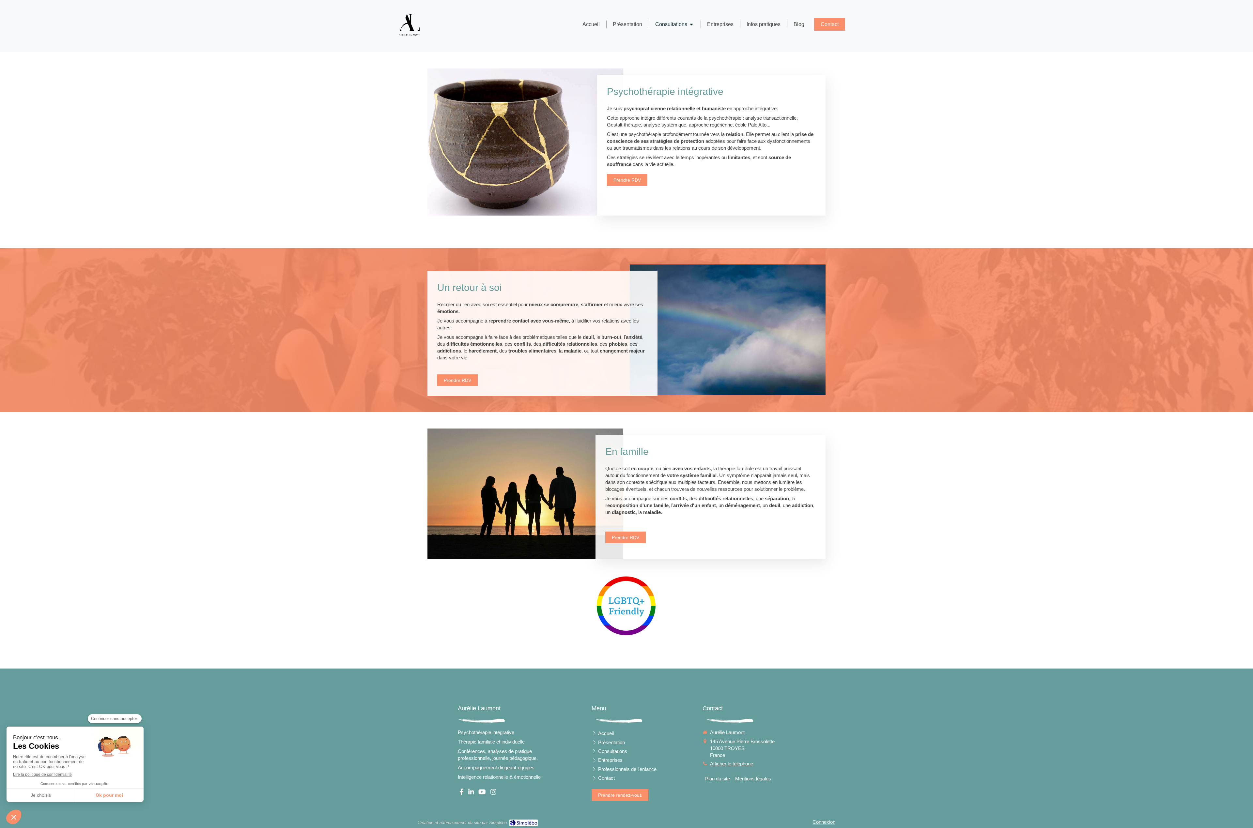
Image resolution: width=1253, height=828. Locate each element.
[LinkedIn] (471, 793)
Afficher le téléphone (731, 763)
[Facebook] (461, 793)
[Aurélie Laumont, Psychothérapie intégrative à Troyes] (409, 24)
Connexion (823, 822)
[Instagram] (493, 793)
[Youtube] (482, 793)
